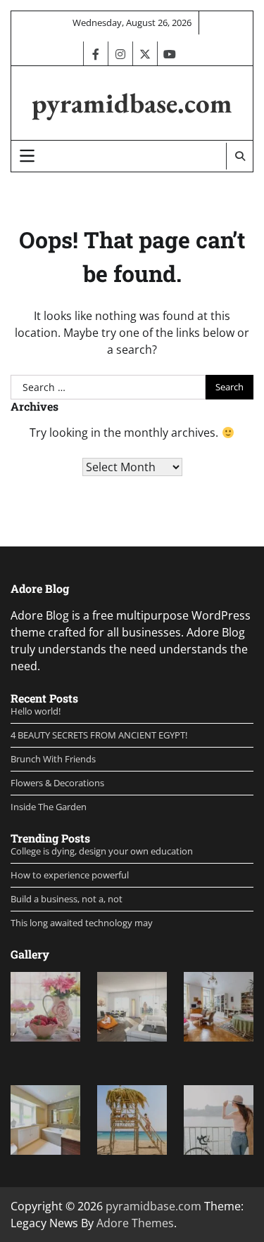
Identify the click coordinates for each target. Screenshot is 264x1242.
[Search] (239, 156)
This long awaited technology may (82, 922)
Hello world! (36, 711)
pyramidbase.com (132, 103)
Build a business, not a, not (66, 898)
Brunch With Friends (53, 759)
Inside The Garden (49, 806)
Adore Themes (135, 1223)
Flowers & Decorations (57, 782)
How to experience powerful (70, 875)
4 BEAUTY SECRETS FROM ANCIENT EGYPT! (99, 735)
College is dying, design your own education (102, 851)
